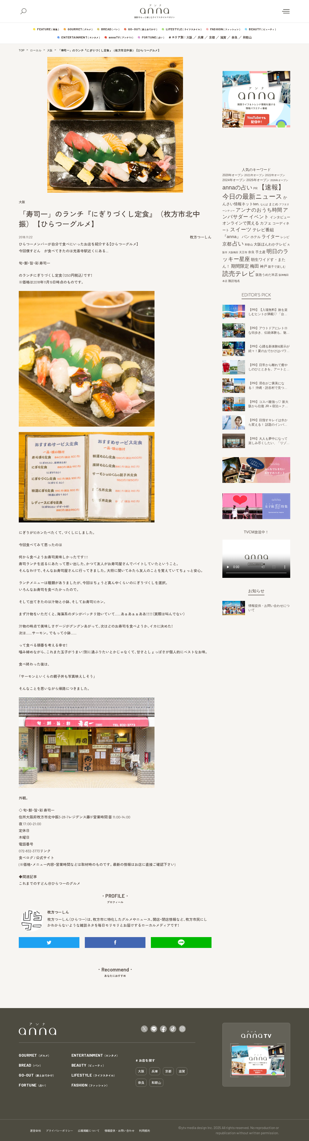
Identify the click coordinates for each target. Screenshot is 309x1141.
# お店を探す (145, 1060)
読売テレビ (238, 273)
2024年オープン (233, 180)
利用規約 (144, 1130)
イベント (259, 216)
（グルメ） (35, 1055)
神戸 (263, 266)
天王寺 (243, 252)
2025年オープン (257, 180)
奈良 (235, 37)
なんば (264, 204)
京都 (212, 37)
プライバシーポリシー (59, 1130)
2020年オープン (232, 175)
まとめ (273, 204)
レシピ (284, 237)
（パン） (30, 1065)
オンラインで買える (240, 223)
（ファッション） (90, 1085)
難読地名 (234, 281)
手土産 (260, 252)
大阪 (189, 37)
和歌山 (247, 37)
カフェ (265, 223)
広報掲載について (89, 1130)
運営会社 (35, 1130)
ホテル (255, 237)
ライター (270, 236)
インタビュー (280, 217)
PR (255, 188)
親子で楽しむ (277, 266)
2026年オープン (279, 180)
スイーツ (241, 229)
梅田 (254, 266)
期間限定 (240, 266)
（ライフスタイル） (93, 1075)
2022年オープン (275, 175)
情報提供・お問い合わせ (119, 1130)
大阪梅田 (233, 252)
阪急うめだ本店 (267, 274)
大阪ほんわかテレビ (270, 244)
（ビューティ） (88, 1065)
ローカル (35, 50)
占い (238, 244)
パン (246, 237)
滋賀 (223, 37)
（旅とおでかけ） (37, 1075)
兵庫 (201, 37)
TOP (22, 50)
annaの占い (237, 187)
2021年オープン (254, 175)
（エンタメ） (95, 1055)
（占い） (33, 1085)
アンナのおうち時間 (259, 210)
